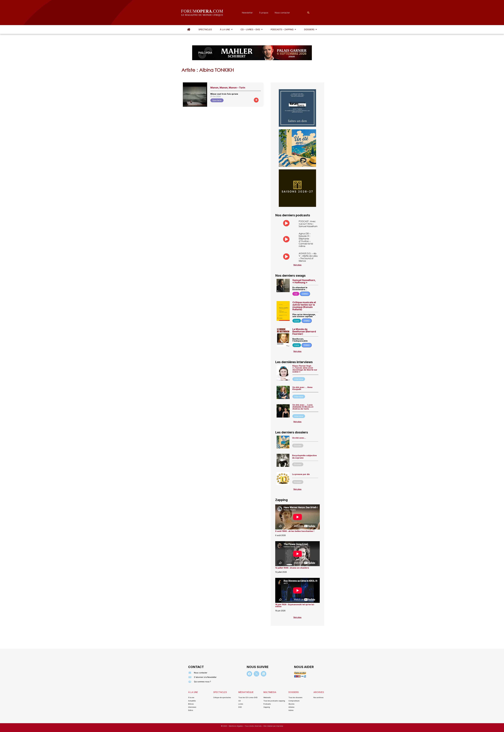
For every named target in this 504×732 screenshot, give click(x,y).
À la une (225, 29)
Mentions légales (236, 726)
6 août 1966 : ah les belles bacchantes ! (294, 531)
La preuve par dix (301, 474)
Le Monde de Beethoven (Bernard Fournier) (304, 331)
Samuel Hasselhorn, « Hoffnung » (304, 281)
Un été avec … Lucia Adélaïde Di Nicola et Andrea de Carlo (302, 407)
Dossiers (309, 29)
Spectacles (205, 29)
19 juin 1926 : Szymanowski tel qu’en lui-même (295, 605)
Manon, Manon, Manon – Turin (227, 87)
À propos (263, 12)
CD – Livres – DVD (250, 29)
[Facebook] (249, 674)
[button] (226, 29)
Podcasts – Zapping (282, 29)
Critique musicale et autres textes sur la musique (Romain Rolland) (304, 306)
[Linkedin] (263, 674)
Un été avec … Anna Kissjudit (302, 388)
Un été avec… (299, 438)
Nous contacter (282, 12)
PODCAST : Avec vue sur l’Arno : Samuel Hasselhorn (308, 224)
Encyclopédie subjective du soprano (304, 456)
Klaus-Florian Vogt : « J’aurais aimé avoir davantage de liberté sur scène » (304, 369)
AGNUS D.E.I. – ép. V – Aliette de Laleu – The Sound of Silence (308, 257)
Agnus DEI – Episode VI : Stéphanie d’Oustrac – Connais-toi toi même (306, 239)
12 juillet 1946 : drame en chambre (292, 568)
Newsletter (247, 12)
